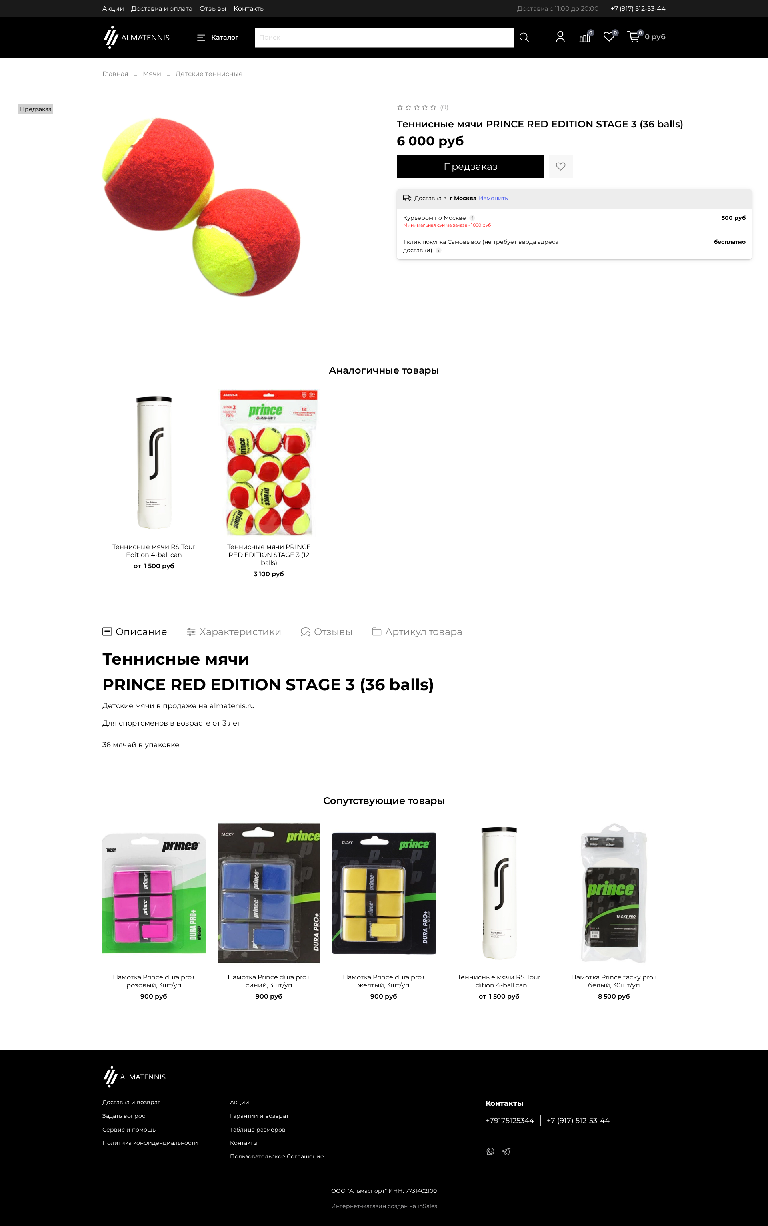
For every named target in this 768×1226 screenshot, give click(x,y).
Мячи (152, 74)
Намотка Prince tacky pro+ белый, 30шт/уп (614, 981)
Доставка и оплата (161, 8)
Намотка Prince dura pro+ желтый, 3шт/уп (384, 981)
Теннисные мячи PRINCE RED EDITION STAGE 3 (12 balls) (269, 555)
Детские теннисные (209, 74)
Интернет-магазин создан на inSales (384, 1206)
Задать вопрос (123, 1115)
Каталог (224, 37)
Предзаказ (471, 166)
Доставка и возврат (131, 1102)
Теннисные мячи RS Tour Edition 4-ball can (153, 551)
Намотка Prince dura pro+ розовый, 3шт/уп (154, 981)
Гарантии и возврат (259, 1115)
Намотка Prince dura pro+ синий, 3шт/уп (269, 981)
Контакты (249, 8)
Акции (113, 8)
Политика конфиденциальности (150, 1142)
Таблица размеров (258, 1129)
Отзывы (213, 8)
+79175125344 (510, 1120)
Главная (115, 74)
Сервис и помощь (129, 1129)
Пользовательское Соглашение (277, 1156)
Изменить (493, 198)
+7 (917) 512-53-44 (638, 8)
